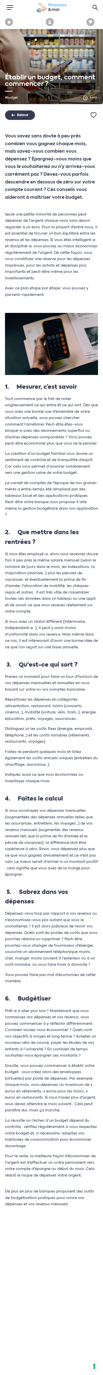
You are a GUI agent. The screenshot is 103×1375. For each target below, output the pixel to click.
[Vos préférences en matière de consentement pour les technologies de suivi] (94, 1366)
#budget (11, 97)
